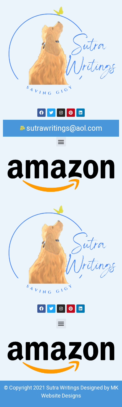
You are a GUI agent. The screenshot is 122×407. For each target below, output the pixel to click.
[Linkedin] (80, 112)
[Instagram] (61, 112)
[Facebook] (41, 112)
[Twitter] (51, 112)
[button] (61, 141)
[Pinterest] (71, 112)
